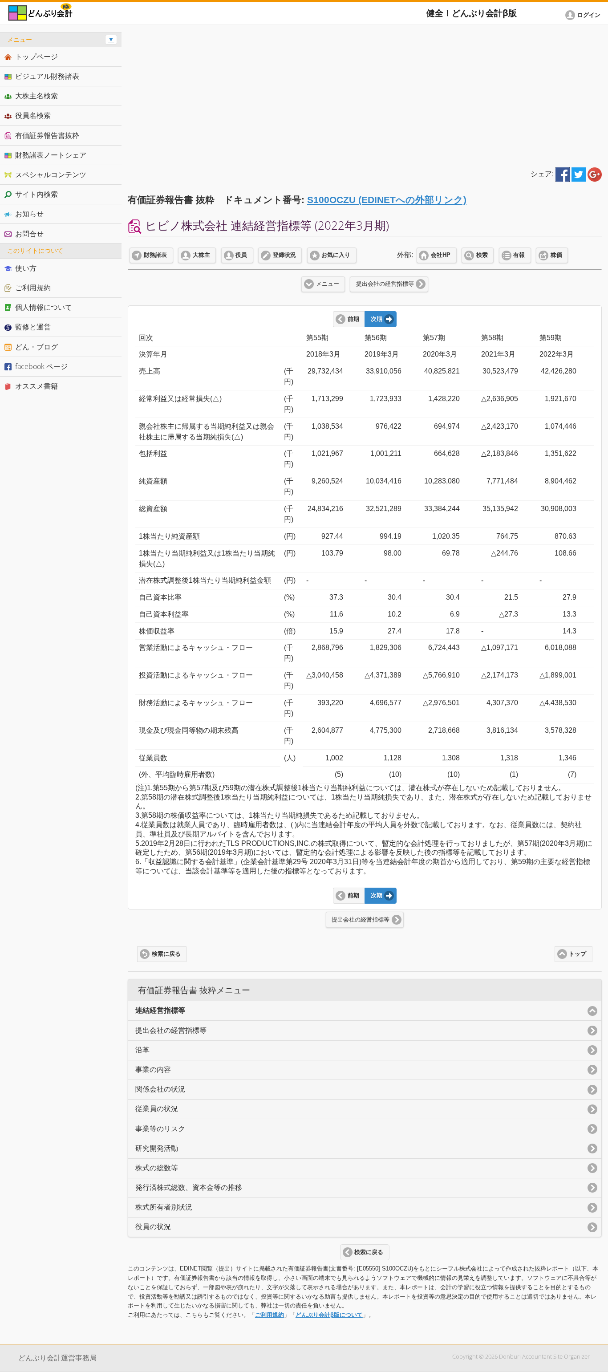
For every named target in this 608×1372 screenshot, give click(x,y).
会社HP (440, 255)
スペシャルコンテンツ (50, 174)
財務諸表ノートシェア (50, 155)
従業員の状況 (156, 1108)
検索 (482, 255)
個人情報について (43, 307)
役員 (241, 255)
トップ (577, 954)
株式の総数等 (156, 1168)
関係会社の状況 (160, 1089)
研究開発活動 (156, 1148)
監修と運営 (33, 327)
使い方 (25, 268)
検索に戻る (166, 954)
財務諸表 (155, 255)
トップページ (36, 56)
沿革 (142, 1050)
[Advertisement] (365, 94)
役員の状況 (153, 1226)
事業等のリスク (160, 1129)
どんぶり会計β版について (329, 1314)
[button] (584, 15)
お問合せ (29, 234)
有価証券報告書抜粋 (47, 135)
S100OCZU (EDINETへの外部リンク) (386, 200)
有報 (519, 255)
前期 (353, 319)
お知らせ (29, 214)
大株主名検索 (36, 96)
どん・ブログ (36, 347)
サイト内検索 (36, 194)
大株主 (201, 255)
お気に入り (335, 255)
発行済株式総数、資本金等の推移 (188, 1187)
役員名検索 (33, 115)
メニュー (327, 284)
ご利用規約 (269, 1314)
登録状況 (284, 255)
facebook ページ (41, 366)
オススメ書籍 (36, 386)
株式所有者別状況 (163, 1207)
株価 (556, 255)
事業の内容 (153, 1069)
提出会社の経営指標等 (385, 284)
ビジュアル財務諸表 (47, 76)
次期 (376, 319)
